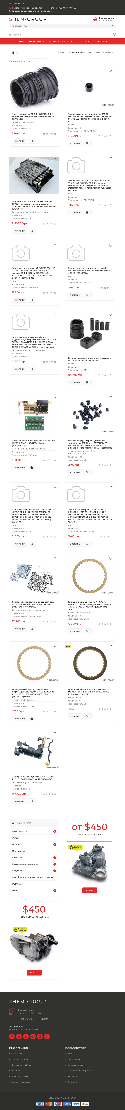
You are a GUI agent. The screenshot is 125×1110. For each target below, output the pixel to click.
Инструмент (18, 851)
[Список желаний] (114, 34)
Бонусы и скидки (76, 1065)
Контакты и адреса (20, 1082)
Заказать (89, 890)
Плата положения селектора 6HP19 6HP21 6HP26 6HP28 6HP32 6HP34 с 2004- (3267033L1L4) (33, 443)
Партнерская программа (80, 1070)
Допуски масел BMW (21, 1065)
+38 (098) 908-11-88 (67, 7)
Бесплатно (73, 1076)
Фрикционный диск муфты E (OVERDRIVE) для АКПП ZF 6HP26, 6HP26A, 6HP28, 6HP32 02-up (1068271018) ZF (88, 691)
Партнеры (16, 1070)
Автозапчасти (19, 831)
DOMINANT (17, 883)
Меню (16, 34)
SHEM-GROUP (28, 19)
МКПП (15, 890)
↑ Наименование (76, 52)
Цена (90, 52)
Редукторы (18, 870)
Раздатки (17, 857)
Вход (70, 1053)
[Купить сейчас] (32, 141)
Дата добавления (104, 52)
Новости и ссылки (20, 1076)
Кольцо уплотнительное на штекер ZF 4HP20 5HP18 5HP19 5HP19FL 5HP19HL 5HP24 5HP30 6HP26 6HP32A (89, 270)
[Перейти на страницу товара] (34, 88)
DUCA (73, 1097)
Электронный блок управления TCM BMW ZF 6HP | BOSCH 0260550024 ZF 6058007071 (33, 777)
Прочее (16, 844)
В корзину (19, 141)
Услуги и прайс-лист (20, 1059)
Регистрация (74, 1059)
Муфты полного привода (25, 864)
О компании (17, 1053)
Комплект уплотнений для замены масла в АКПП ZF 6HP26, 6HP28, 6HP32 (89, 359)
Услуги (15, 837)
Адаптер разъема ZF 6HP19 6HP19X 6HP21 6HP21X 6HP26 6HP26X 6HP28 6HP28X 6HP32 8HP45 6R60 (33, 116)
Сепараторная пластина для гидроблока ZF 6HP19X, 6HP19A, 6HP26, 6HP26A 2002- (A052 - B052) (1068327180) (33, 604)
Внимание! (73, 1082)
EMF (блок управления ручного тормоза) (33, 877)
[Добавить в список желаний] (55, 70)
